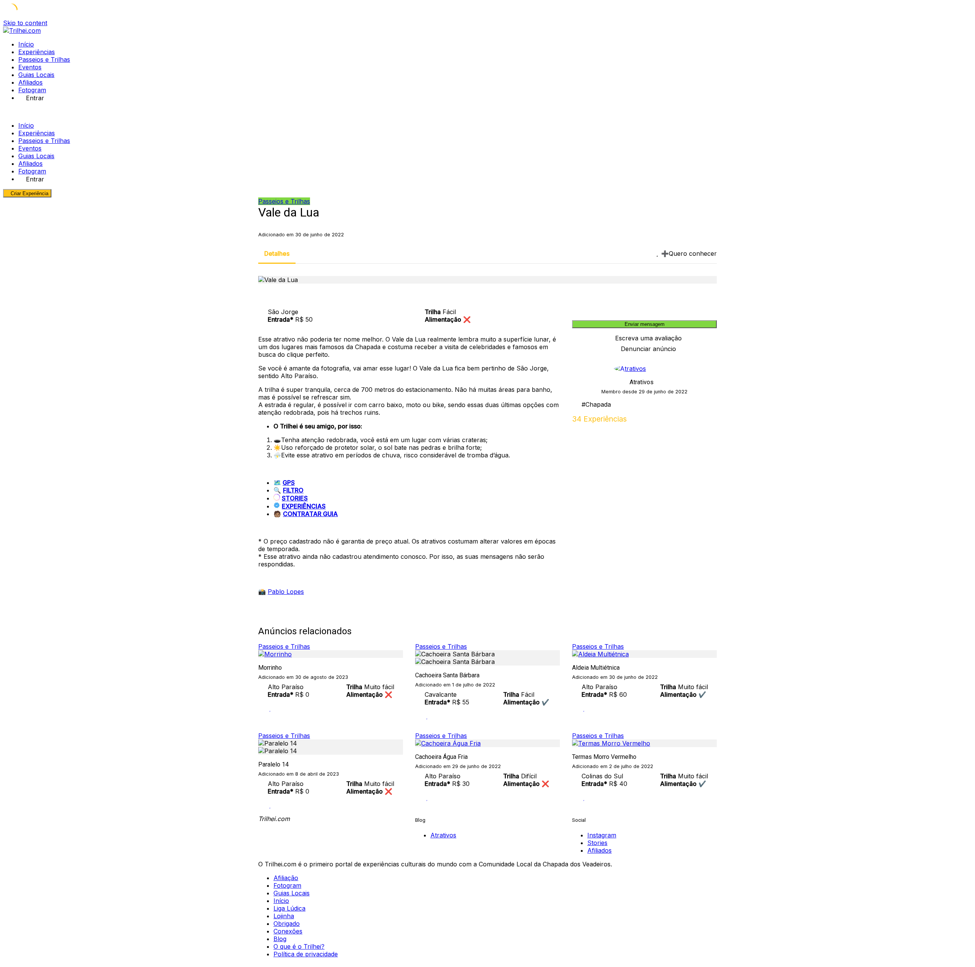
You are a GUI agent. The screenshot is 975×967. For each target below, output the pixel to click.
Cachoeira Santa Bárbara (447, 675)
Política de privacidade (305, 954)
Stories (597, 843)
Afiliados (30, 82)
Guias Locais (36, 75)
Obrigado (286, 923)
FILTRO (293, 490)
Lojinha (283, 916)
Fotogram (32, 90)
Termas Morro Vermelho (604, 756)
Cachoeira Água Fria (441, 756)
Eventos (30, 67)
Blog (279, 939)
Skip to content (25, 23)
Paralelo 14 (273, 764)
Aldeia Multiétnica (596, 667)
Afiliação (285, 878)
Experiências (36, 52)
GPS (289, 482)
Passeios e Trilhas (44, 59)
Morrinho (270, 667)
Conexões (287, 931)
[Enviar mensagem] (714, 419)
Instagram (601, 835)
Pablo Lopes (286, 591)
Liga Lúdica (289, 908)
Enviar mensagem (645, 324)
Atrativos (642, 382)
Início (26, 44)
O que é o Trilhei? (298, 946)
